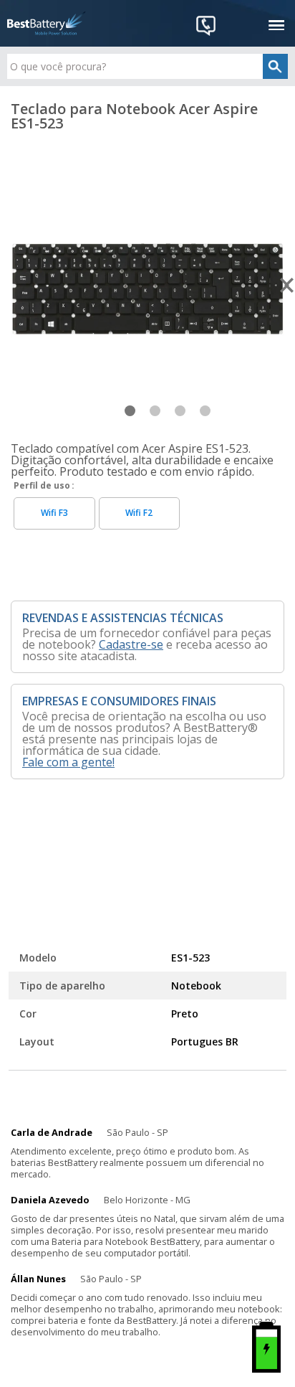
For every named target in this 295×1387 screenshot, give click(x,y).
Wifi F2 (139, 513)
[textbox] (147, 66)
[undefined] (147, 286)
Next (287, 285)
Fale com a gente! (68, 762)
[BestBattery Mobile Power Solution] (46, 23)
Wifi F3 (54, 513)
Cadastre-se (131, 644)
